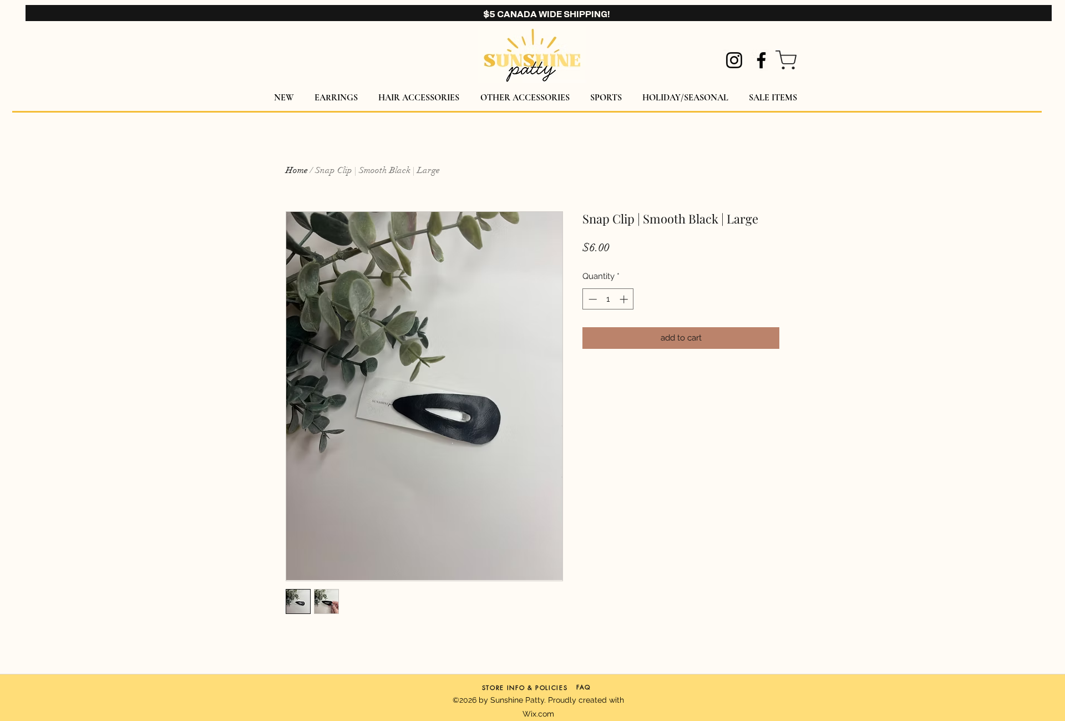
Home (297, 170)
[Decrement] (591, 299)
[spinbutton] (608, 299)
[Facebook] (761, 60)
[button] (336, 98)
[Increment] (624, 299)
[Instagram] (734, 60)
